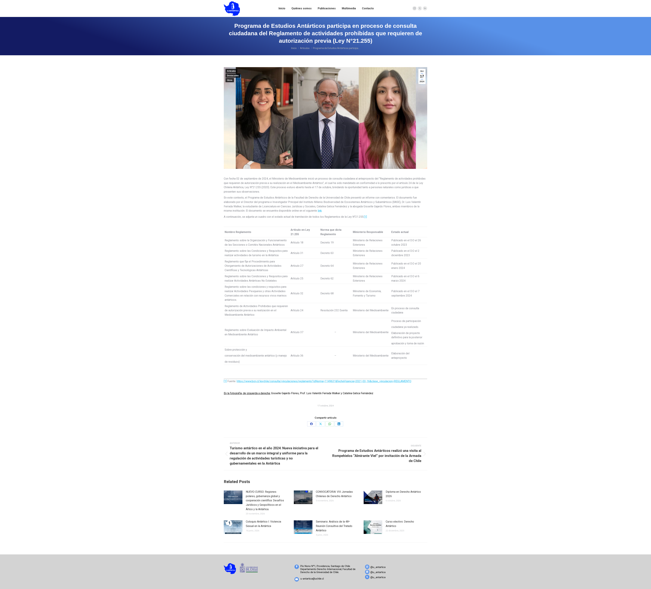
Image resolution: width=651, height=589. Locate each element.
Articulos (231, 71)
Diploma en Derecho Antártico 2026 (403, 494)
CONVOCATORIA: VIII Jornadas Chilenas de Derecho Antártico (334, 494)
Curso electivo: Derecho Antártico (400, 524)
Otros (229, 80)
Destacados (233, 75)
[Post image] (233, 497)
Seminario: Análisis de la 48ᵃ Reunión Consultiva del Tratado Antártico (334, 526)
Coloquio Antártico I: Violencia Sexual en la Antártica (263, 524)
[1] (365, 216)
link (320, 210)
